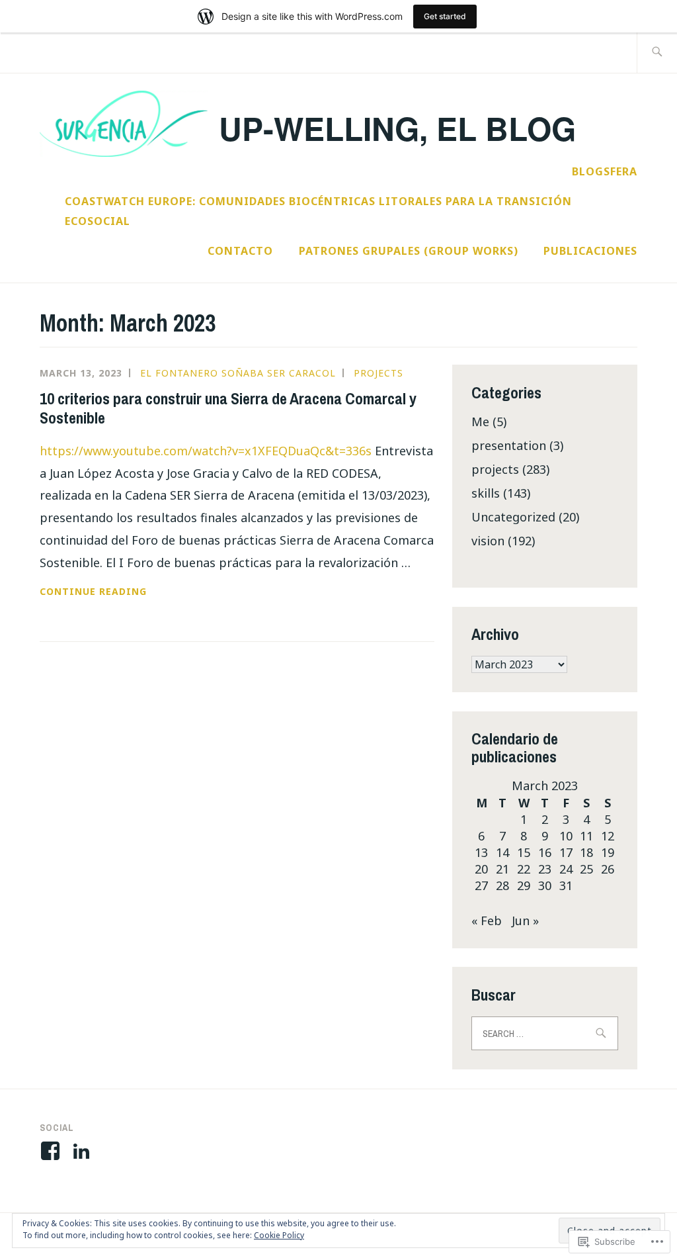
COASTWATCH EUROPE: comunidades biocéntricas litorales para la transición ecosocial (318, 211)
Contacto (240, 251)
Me (480, 421)
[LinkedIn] (84, 1150)
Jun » (525, 920)
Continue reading (93, 592)
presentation (508, 445)
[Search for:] (657, 52)
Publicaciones (590, 251)
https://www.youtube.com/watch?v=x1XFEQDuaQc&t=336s (206, 451)
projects (378, 373)
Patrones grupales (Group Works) (408, 251)
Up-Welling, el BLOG (397, 128)
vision (487, 541)
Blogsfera (604, 171)
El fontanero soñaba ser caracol (238, 373)
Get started (445, 16)
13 (481, 852)
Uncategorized (513, 517)
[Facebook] (52, 1150)
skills (485, 493)
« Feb (486, 920)
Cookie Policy (279, 1235)
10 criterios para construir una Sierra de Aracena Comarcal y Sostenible (228, 408)
